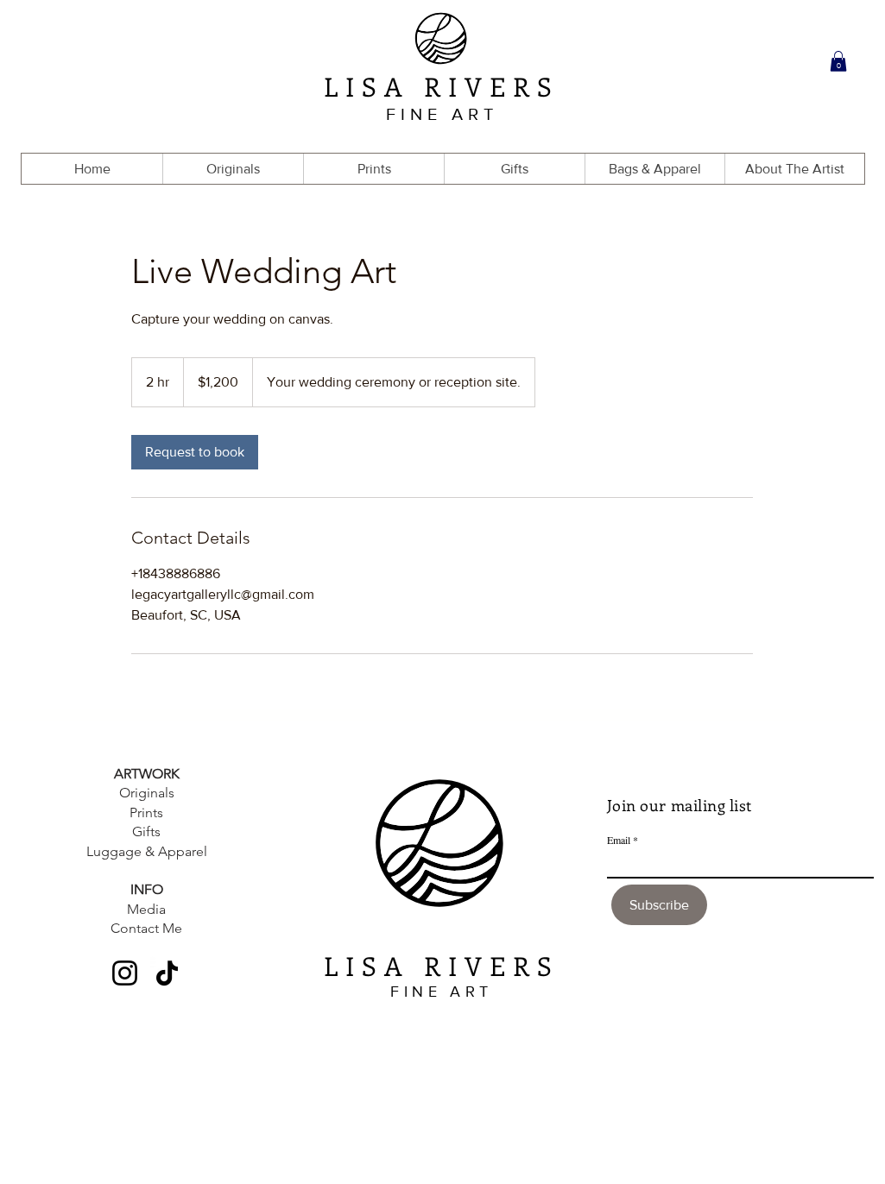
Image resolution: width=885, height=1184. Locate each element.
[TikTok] (167, 973)
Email (618, 839)
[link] (194, 452)
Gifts (146, 831)
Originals (146, 792)
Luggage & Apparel (146, 851)
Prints (146, 812)
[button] (838, 61)
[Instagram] (125, 973)
